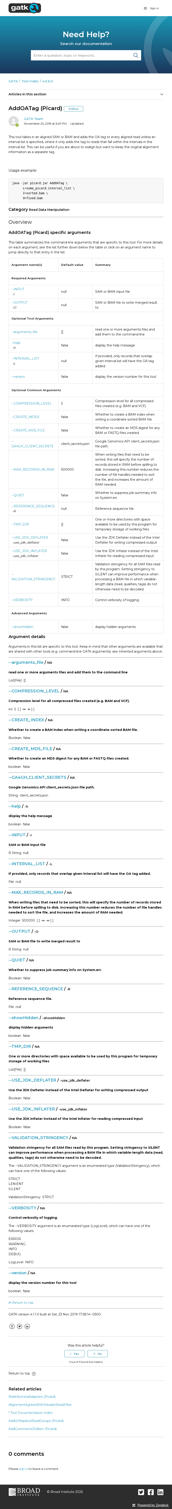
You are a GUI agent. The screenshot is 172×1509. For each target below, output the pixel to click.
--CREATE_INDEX (25, 417)
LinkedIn (27, 1329)
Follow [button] (74, 109)
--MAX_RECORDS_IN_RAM (32, 469)
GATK (13, 81)
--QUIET (17, 495)
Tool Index (30, 81)
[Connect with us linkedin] (160, 1492)
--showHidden (22, 627)
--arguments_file (24, 332)
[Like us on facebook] (151, 1492)
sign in (23, 1469)
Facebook (12, 1329)
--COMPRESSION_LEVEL (31, 403)
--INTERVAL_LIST (25, 358)
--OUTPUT (19, 303)
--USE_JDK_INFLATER (29, 551)
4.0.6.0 (47, 81)
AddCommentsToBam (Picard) (33, 1429)
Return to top (22, 1303)
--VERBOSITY (22, 600)
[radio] (74, 1353)
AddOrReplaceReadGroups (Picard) (36, 1421)
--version (18, 377)
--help (15, 343)
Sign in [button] (154, 8)
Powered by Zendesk (153, 1505)
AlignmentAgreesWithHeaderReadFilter (40, 1405)
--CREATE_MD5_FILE (28, 430)
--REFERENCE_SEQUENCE (33, 506)
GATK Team (33, 119)
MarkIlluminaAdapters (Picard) (32, 1397)
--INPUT (17, 289)
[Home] (25, 8)
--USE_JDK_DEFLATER (29, 538)
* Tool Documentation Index (30, 1413)
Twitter (19, 1329)
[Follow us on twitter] (141, 1492)
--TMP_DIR (20, 524)
